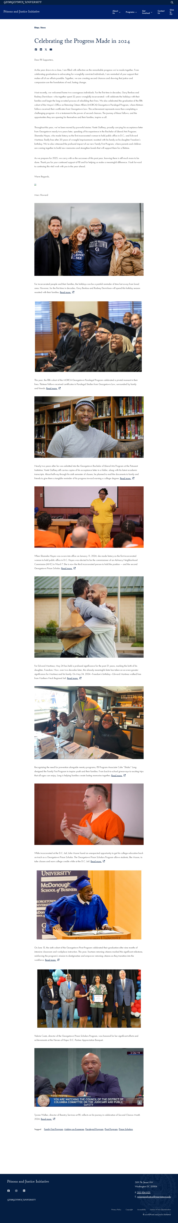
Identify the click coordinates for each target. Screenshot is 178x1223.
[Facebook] (35, 49)
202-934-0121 (144, 1192)
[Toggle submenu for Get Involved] (151, 12)
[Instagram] (16, 1190)
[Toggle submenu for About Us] (119, 12)
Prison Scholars (126, 1129)
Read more (65, 292)
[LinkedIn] (40, 49)
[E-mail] (50, 49)
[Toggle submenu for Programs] (136, 12)
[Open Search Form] (172, 2)
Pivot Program (111, 1129)
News (43, 27)
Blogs (36, 27)
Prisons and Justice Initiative (22, 12)
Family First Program (53, 1129)
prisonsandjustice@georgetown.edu (154, 1196)
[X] (45, 49)
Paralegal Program (94, 1129)
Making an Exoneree (74, 1129)
